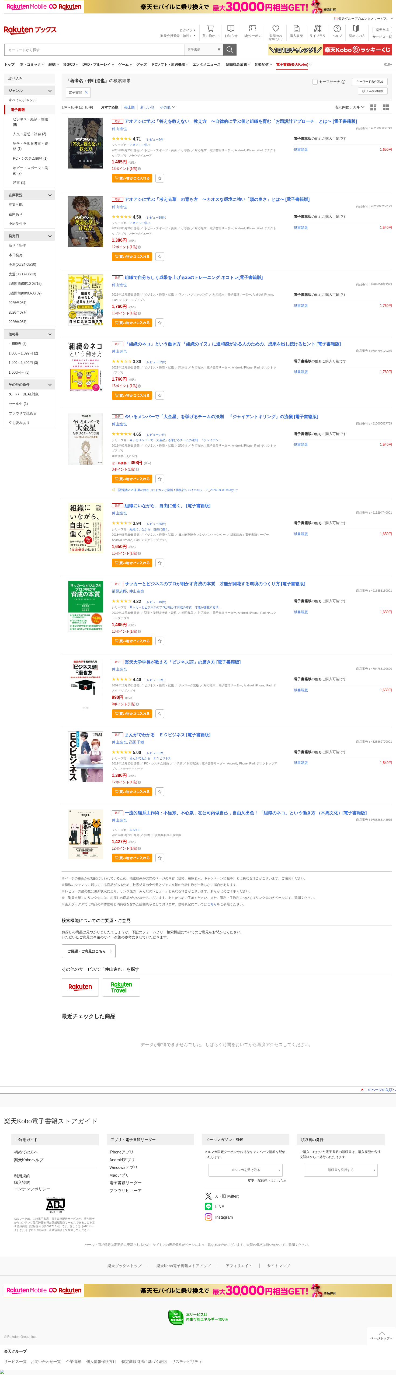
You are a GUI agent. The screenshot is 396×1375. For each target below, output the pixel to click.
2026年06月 (18, 322)
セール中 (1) (18, 404)
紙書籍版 (301, 150)
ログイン (186, 30)
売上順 (129, 107)
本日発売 (16, 255)
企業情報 (73, 1361)
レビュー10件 (156, 602)
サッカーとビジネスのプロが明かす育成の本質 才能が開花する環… (175, 607)
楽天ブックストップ (124, 1266)
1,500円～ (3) (19, 372)
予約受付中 (17, 224)
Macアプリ (119, 1175)
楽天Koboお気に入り (275, 37)
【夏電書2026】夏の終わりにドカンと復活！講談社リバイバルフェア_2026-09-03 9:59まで (177, 490)
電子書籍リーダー (125, 1182)
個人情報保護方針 (101, 1361)
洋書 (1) (19, 183)
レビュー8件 (155, 139)
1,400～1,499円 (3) (23, 363)
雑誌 (51, 64)
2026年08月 (18, 303)
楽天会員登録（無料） (176, 35)
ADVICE (135, 830)
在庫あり (16, 214)
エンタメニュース (207, 64)
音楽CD (69, 64)
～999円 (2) (17, 344)
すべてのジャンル (23, 100)
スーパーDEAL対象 (24, 394)
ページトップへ (381, 1338)
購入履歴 (296, 36)
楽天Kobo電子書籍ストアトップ (184, 1266)
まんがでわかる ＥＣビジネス (150, 758)
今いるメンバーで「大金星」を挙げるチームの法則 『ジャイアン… (175, 440)
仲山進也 (119, 129)
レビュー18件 (156, 217)
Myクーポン (253, 36)
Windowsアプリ (123, 1167)
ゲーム (123, 64)
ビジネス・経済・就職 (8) (30, 122)
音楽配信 (262, 64)
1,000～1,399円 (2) (23, 353)
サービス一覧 (382, 37)
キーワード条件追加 (369, 81)
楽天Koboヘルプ (28, 1159)
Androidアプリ (122, 1159)
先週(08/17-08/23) (22, 274)
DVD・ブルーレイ (96, 64)
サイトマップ (278, 1266)
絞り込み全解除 (372, 91)
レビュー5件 (155, 680)
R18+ (388, 64)
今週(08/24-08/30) (22, 264)
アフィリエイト (239, 1266)
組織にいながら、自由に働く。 (150, 529)
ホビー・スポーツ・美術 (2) (30, 170)
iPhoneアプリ (121, 1152)
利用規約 (22, 1176)
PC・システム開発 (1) (30, 158)
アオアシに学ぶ (140, 144)
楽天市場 (382, 30)
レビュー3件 (155, 752)
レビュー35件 (156, 523)
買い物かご (210, 36)
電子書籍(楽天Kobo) (292, 64)
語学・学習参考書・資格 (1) (30, 146)
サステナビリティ (187, 1361)
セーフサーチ (329, 82)
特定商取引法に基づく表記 (144, 1361)
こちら (212, 904)
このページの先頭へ (380, 1090)
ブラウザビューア (125, 1190)
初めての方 (357, 36)
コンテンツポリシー (32, 1189)
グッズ (141, 64)
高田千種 (136, 742)
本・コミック (30, 64)
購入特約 (22, 1182)
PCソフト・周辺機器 (168, 64)
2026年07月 (18, 312)
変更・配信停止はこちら (265, 1181)
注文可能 (16, 204)
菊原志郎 (119, 591)
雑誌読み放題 (236, 64)
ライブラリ (318, 36)
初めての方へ (26, 1152)
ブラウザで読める (23, 413)
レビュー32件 (156, 361)
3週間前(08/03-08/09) (25, 293)
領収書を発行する (341, 1170)
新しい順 (147, 107)
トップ (9, 64)
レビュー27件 (156, 434)
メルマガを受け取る (245, 1170)
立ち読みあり (19, 423)
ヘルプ (337, 36)
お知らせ (231, 36)
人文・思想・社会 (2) (29, 134)
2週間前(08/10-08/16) (25, 284)
